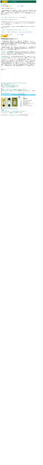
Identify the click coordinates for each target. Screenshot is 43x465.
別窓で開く (15, 1)
